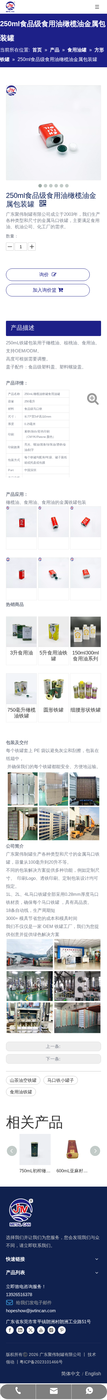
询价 (44, 274)
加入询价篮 (44, 290)
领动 (10, 1362)
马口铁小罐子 (60, 1080)
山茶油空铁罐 (23, 1080)
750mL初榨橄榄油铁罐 (35, 1170)
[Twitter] (30, 1330)
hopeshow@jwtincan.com (31, 1310)
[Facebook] (10, 1330)
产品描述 (22, 327)
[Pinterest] (62, 1330)
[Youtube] (41, 1330)
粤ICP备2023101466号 (41, 1362)
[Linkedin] (20, 1330)
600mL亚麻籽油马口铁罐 (72, 1170)
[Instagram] (51, 1330)
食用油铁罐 (21, 1091)
